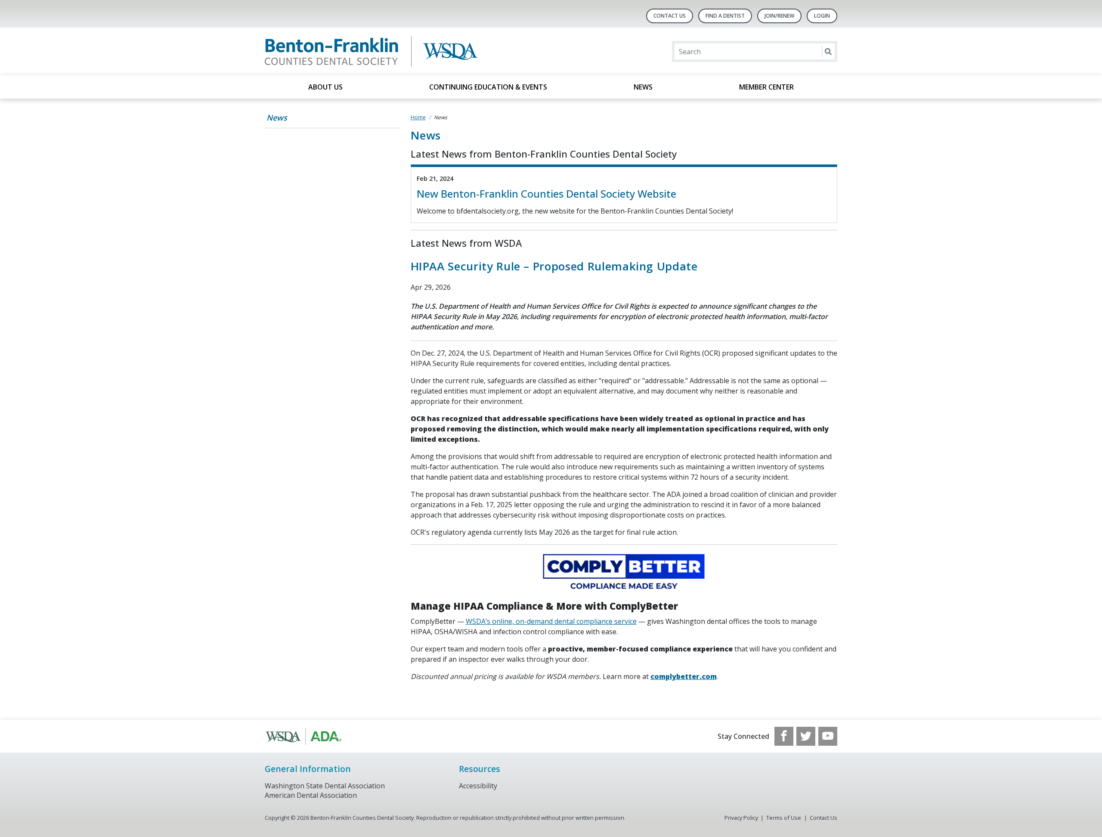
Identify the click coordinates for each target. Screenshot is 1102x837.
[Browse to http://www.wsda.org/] (308, 736)
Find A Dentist (725, 15)
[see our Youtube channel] (827, 736)
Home (418, 117)
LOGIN (822, 15)
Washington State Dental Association (325, 785)
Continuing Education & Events (488, 87)
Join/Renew (779, 15)
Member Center (766, 87)
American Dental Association (311, 795)
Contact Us (669, 15)
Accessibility (478, 785)
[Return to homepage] (376, 51)
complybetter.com (683, 676)
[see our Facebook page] (783, 736)
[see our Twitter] (805, 736)
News (643, 87)
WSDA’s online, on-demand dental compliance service (551, 621)
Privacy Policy (741, 818)
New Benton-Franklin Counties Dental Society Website (546, 193)
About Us (325, 87)
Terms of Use (783, 818)
